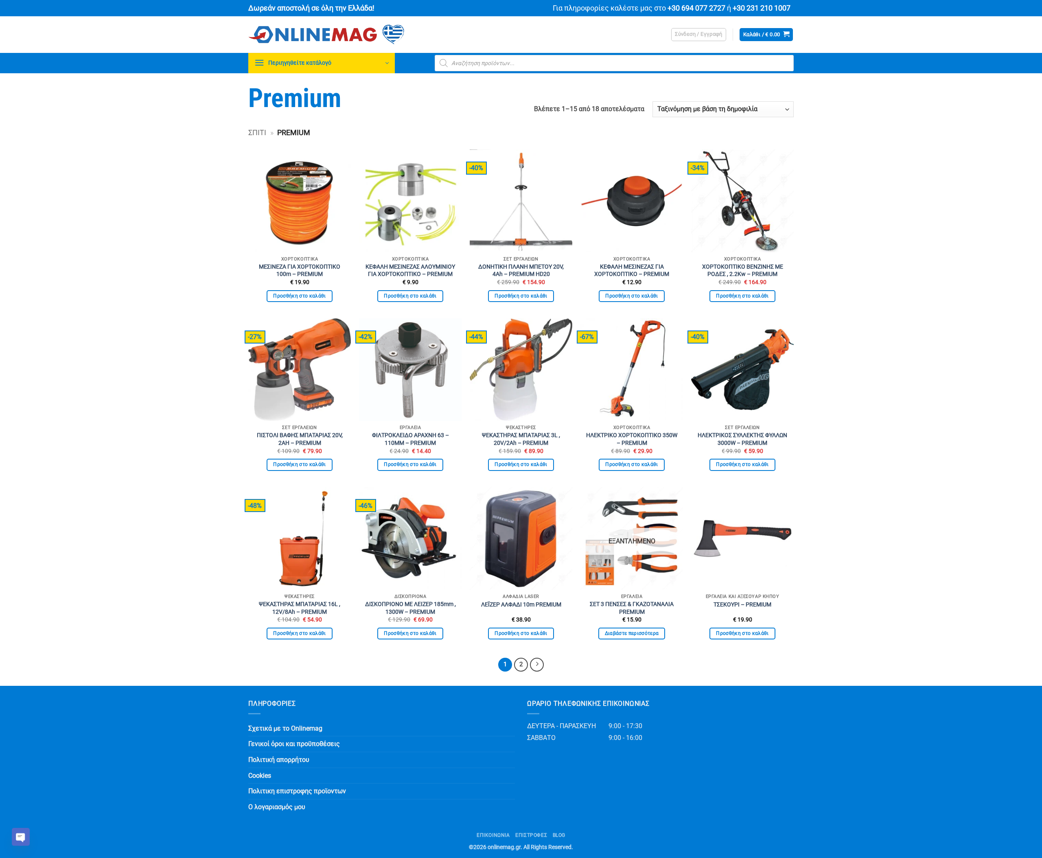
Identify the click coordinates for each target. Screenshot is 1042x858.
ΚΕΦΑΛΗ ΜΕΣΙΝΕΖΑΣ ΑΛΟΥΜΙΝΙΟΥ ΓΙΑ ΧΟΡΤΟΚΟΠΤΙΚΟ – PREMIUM (410, 270)
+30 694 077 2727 (696, 8)
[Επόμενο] (537, 665)
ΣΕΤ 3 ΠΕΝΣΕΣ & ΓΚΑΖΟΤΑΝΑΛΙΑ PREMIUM (632, 608)
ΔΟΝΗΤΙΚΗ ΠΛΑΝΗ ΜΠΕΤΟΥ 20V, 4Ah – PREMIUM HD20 (521, 270)
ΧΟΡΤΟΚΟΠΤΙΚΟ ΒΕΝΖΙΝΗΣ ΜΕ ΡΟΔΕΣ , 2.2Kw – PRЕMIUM (742, 270)
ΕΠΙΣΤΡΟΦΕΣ (531, 835)
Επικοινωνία (493, 835)
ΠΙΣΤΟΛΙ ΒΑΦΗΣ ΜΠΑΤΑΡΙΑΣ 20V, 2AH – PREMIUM (300, 439)
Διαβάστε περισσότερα (632, 633)
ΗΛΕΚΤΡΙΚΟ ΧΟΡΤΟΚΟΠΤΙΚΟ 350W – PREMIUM (631, 439)
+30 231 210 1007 (761, 8)
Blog (559, 835)
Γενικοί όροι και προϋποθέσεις (294, 744)
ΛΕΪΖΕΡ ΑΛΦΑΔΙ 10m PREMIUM (521, 604)
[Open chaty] (21, 837)
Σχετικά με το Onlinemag (285, 728)
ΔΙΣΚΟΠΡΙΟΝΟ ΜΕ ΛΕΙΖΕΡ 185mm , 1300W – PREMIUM (410, 608)
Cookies (259, 775)
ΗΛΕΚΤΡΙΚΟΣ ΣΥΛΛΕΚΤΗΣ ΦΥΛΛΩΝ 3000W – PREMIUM (742, 439)
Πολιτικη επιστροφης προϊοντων (297, 791)
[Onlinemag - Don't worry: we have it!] (378, 34)
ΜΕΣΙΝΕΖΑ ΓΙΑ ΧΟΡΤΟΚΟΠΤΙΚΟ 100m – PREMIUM (299, 270)
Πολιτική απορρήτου (278, 760)
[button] (698, 34)
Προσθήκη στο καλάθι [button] (299, 296)
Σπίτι (257, 132)
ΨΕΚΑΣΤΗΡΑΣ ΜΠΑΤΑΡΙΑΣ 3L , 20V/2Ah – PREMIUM (521, 439)
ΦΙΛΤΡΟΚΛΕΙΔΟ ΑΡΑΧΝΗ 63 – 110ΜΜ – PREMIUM (410, 439)
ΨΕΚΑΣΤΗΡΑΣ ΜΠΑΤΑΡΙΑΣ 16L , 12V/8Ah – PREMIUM (299, 608)
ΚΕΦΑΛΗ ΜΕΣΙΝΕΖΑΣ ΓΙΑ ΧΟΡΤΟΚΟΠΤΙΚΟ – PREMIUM (631, 270)
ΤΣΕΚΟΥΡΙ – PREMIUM (742, 604)
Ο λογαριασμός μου (276, 807)
